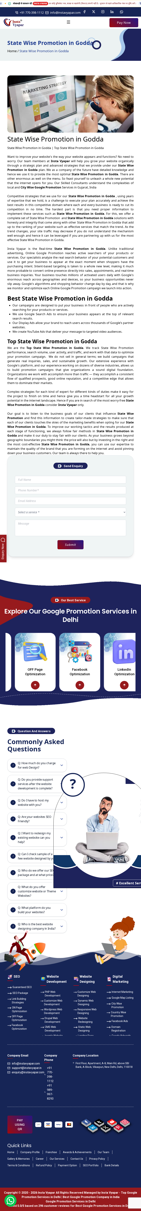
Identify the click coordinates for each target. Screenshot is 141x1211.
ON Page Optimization (19, 1009)
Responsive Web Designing (87, 1011)
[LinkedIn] (112, 12)
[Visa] (48, 1125)
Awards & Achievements (77, 1152)
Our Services (57, 1158)
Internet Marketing (122, 991)
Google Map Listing (122, 997)
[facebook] (86, 1122)
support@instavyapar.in (26, 1068)
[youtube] (112, 1122)
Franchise (51, 1152)
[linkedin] (92, 1127)
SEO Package (20, 993)
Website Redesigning (85, 1020)
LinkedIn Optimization (107, 671)
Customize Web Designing (86, 993)
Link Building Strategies (19, 1000)
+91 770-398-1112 (32, 13)
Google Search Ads (38, 314)
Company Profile (30, 1152)
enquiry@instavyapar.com (28, 1072)
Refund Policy (44, 1165)
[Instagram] (103, 12)
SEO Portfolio (91, 1165)
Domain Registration (118, 1028)
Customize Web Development (53, 1002)
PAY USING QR (20, 1124)
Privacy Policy (97, 1158)
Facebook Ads (120, 1021)
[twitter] (105, 1127)
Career (40, 1158)
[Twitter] (93, 12)
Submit (70, 545)
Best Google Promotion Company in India (91, 1197)
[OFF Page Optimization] (18, 651)
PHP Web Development (52, 993)
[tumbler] (99, 1122)
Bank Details (112, 1165)
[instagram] (125, 1122)
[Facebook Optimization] (63, 651)
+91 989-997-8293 (50, 1092)
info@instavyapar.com (65, 13)
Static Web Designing (84, 1028)
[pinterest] (118, 1127)
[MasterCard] (69, 1125)
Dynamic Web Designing (86, 1002)
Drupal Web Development (52, 1020)
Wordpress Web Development (53, 1011)
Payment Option (67, 1165)
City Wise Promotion (117, 1005)
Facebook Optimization (63, 671)
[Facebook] (84, 12)
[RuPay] (58, 1125)
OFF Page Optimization (18, 671)
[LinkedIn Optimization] (107, 651)
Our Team (103, 1152)
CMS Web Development (52, 1028)
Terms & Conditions (18, 1165)
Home (12, 51)
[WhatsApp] (121, 12)
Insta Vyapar (16, 249)
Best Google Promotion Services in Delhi (103, 1206)
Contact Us (76, 1158)
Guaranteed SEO (22, 987)
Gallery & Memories (18, 1158)
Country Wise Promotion (118, 1014)
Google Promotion (49, 253)
